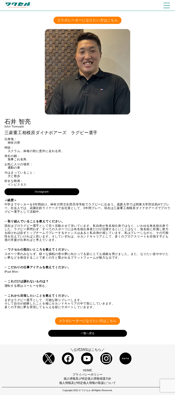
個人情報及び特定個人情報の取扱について (87, 383)
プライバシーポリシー (87, 374)
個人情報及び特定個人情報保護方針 (87, 378)
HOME (87, 370)
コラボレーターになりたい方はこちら (87, 20)
